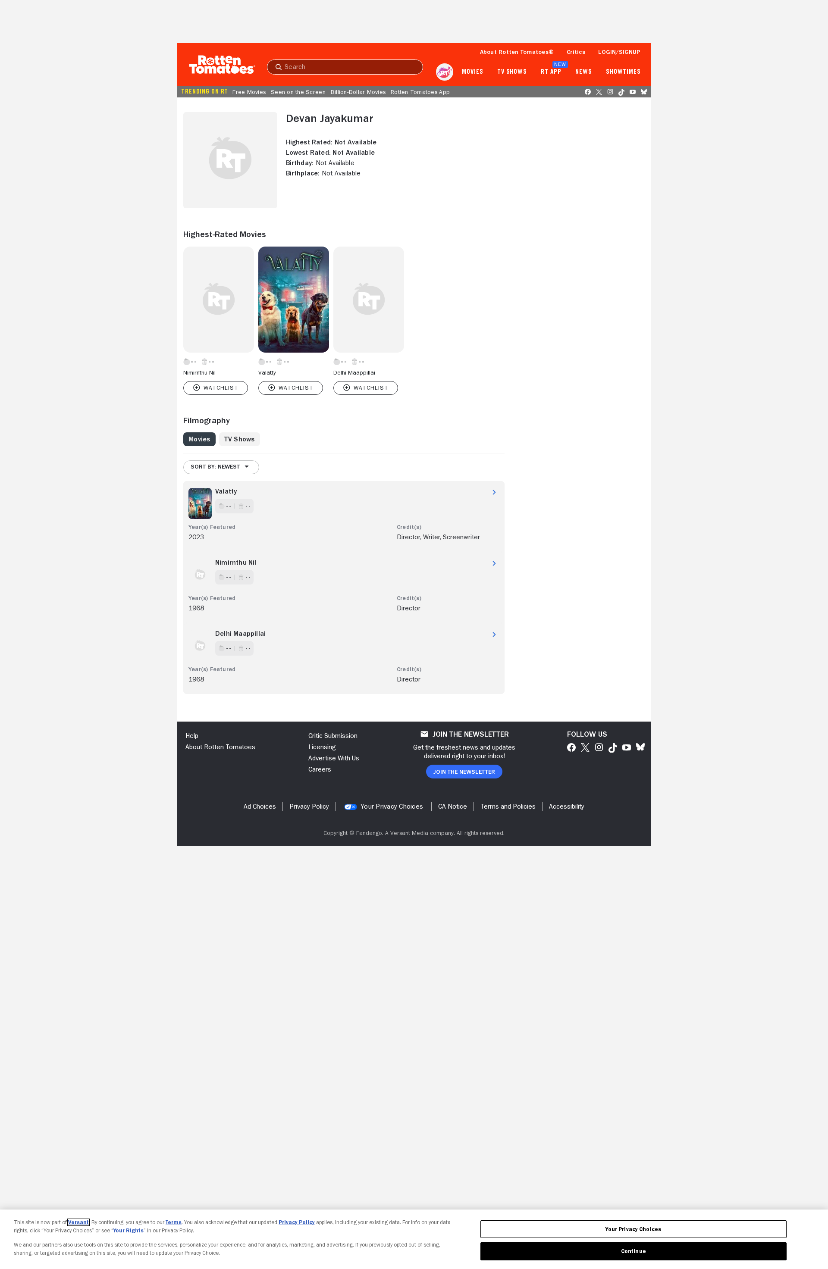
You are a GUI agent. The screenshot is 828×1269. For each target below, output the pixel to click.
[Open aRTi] (444, 72)
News (583, 72)
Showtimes (623, 72)
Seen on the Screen (298, 92)
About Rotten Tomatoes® (517, 52)
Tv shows (512, 72)
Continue (633, 1251)
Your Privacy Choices (392, 806)
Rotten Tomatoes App (420, 92)
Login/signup (619, 52)
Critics (576, 52)
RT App (551, 72)
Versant (78, 1222)
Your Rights (128, 1230)
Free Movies (249, 92)
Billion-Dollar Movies (358, 92)
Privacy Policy (297, 1222)
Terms (174, 1222)
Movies (472, 72)
